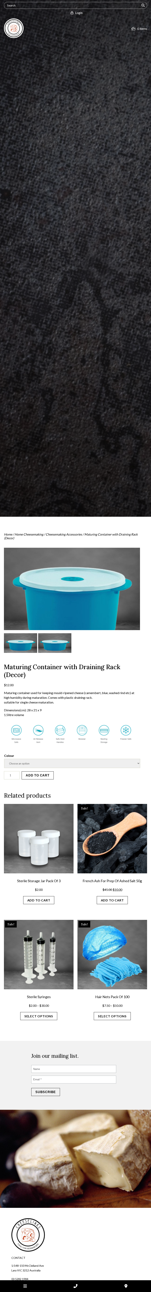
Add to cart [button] (38, 900)
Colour (9, 755)
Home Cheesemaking (29, 534)
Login (78, 13)
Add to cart (38, 775)
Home (8, 534)
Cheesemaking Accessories (64, 534)
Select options (38, 1016)
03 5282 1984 (19, 1279)
